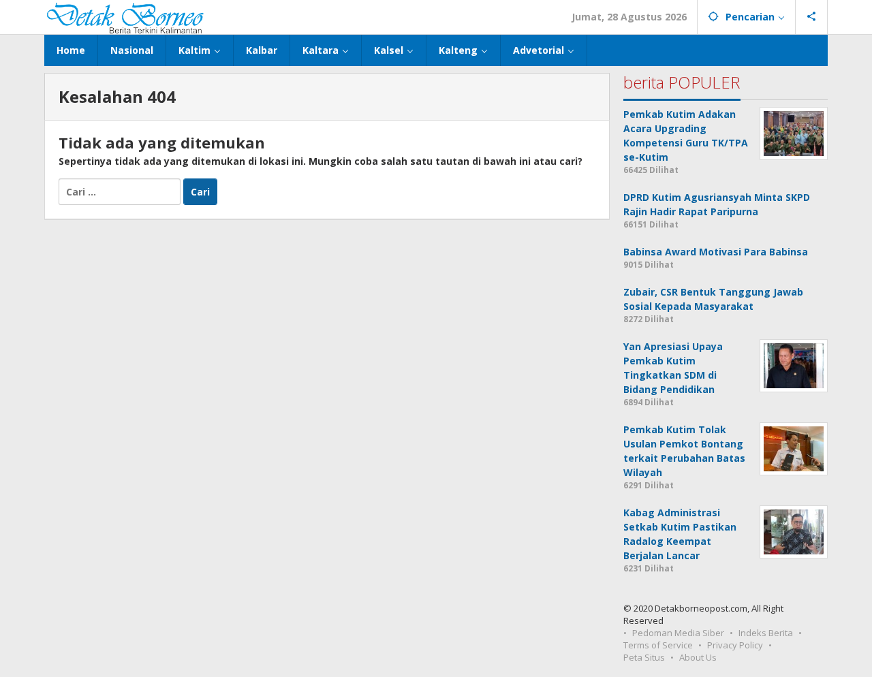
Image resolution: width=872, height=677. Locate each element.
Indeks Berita (765, 633)
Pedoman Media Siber (678, 633)
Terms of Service (658, 645)
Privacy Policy (735, 645)
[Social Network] (812, 17)
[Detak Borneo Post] (124, 16)
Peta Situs (644, 657)
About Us (698, 657)
